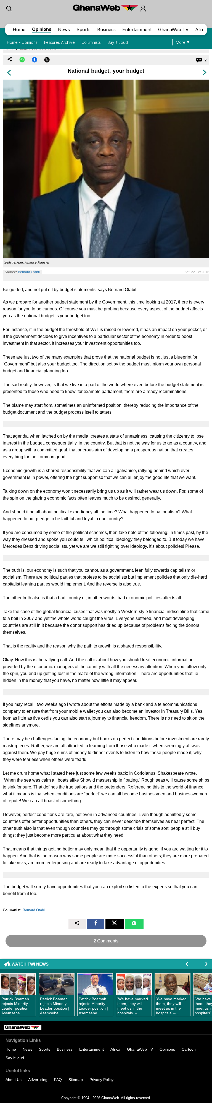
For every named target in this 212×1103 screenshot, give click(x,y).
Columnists (91, 42)
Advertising (37, 1079)
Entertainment (137, 29)
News (64, 29)
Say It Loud (117, 42)
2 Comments (106, 941)
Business (106, 29)
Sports (83, 29)
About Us (14, 1079)
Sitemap (75, 1079)
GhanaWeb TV (173, 29)
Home (19, 29)
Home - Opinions (22, 42)
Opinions (41, 29)
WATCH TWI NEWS (30, 964)
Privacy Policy (101, 1079)
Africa (201, 29)
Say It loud (15, 1058)
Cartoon (189, 1049)
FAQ (58, 1079)
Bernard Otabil (29, 272)
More (181, 42)
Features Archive (59, 42)
